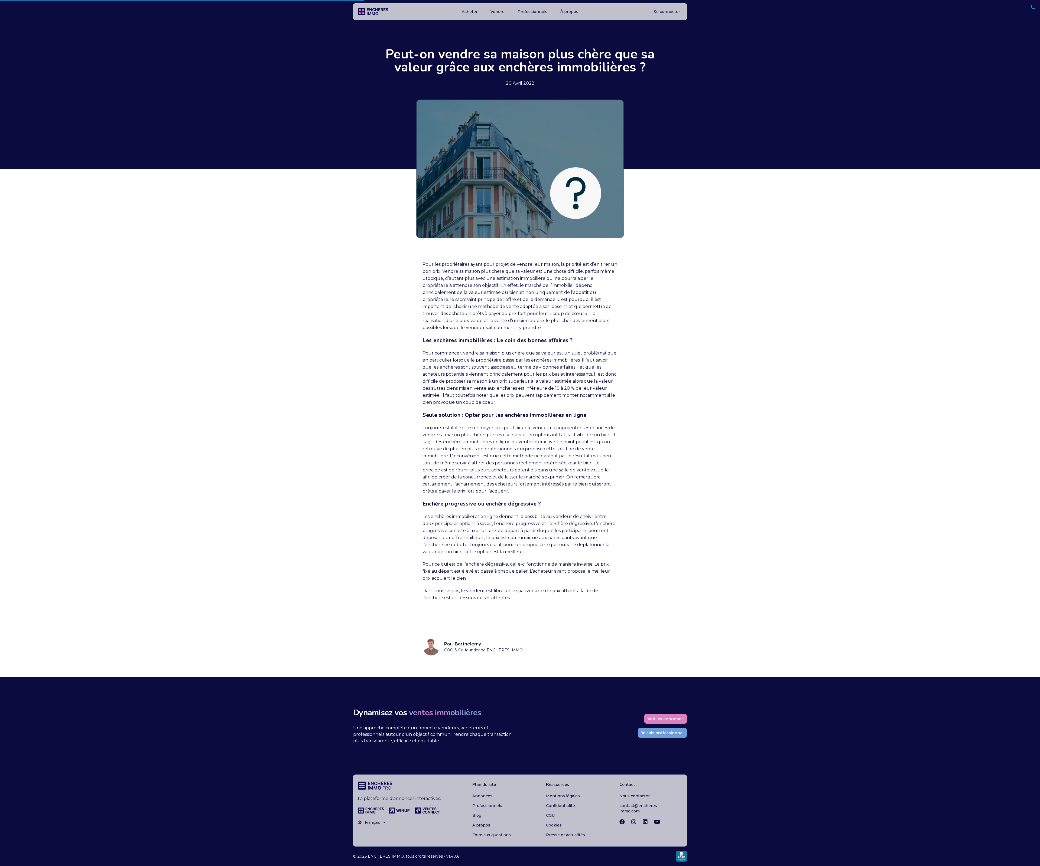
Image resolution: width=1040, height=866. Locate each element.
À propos (569, 11)
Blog (476, 815)
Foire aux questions (491, 834)
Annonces (482, 795)
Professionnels (532, 11)
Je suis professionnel (662, 732)
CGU (550, 815)
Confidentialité (560, 805)
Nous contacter (634, 795)
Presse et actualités (565, 834)
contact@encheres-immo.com (639, 808)
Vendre (497, 11)
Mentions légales (563, 795)
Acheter (469, 11)
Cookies (554, 825)
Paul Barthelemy (462, 644)
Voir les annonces (666, 718)
